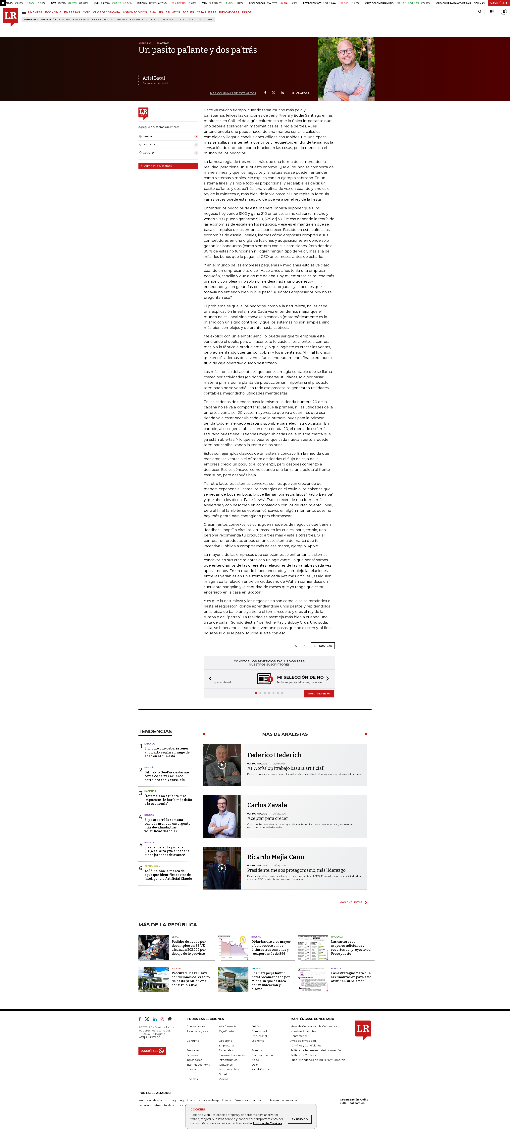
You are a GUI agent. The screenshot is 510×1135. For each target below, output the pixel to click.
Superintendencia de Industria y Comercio (317, 1059)
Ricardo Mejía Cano (275, 857)
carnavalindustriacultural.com (157, 1105)
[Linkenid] (156, 1020)
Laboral (149, 743)
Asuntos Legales (197, 1031)
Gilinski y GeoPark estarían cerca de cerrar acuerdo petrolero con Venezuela (166, 776)
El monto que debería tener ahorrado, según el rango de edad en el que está (167, 752)
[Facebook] (265, 93)
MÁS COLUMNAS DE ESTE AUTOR (233, 93)
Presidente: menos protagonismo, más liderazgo (296, 870)
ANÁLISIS (156, 12)
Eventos (256, 1050)
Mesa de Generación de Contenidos (313, 1026)
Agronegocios (196, 1026)
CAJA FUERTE (206, 12)
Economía (258, 1040)
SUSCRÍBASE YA (319, 693)
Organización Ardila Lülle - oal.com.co (354, 1101)
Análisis (256, 1026)
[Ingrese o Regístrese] (504, 12)
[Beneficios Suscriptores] (492, 12)
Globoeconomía (262, 1055)
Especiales (226, 1050)
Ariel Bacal (153, 78)
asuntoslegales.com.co (153, 1100)
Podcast (192, 1069)
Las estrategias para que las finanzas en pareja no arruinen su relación (351, 977)
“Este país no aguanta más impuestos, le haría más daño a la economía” (168, 800)
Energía (149, 767)
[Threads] (171, 1020)
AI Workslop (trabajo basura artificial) (286, 768)
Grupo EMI (205, 19)
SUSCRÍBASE (499, 3)
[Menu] (25, 12)
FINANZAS (35, 12)
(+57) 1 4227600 (149, 1037)
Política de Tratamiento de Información (315, 1050)
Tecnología (152, 866)
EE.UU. (175, 936)
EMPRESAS (72, 12)
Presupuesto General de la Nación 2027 (87, 19)
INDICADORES (229, 12)
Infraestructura (228, 1059)
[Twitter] (273, 93)
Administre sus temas (158, 165)
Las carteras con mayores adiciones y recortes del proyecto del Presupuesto (351, 948)
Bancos (336, 968)
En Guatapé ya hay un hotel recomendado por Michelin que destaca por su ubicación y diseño (270, 981)
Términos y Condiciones (305, 1045)
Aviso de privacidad (303, 1040)
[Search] (480, 12)
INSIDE (247, 12)
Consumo (193, 1040)
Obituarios (225, 1064)
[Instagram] (164, 1020)
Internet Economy (198, 1064)
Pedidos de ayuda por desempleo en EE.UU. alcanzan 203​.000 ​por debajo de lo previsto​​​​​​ (189, 948)
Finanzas (192, 1055)
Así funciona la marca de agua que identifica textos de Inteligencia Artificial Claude (168, 875)
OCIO (86, 12)
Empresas (193, 1050)
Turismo (257, 968)
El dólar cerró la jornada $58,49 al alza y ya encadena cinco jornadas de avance (167, 851)
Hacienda (150, 791)
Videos (223, 1079)
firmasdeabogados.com (250, 1100)
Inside (255, 1059)
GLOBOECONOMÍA (106, 12)
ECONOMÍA (53, 12)
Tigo (181, 19)
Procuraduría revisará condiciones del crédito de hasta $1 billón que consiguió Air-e (191, 979)
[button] (209, 679)
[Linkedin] (282, 93)
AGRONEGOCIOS (135, 12)
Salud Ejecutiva (261, 1069)
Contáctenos (298, 1035)
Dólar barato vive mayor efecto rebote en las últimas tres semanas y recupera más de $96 (271, 948)
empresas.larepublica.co (215, 1100)
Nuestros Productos (303, 1031)
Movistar (169, 19)
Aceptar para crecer (267, 818)
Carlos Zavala (267, 805)
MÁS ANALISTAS (351, 902)
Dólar (191, 19)
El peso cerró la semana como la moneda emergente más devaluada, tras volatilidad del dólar (167, 825)
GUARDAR (302, 93)
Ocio (254, 1064)
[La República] (10, 17)
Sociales (192, 1079)
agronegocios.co (183, 1100)
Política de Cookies (267, 1123)
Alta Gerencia (227, 1026)
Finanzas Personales (232, 1055)
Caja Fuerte (226, 1031)
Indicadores (194, 1059)
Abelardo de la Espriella (131, 19)
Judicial (177, 968)
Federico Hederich (274, 755)
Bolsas (149, 815)
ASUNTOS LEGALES (180, 12)
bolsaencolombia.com (284, 1100)
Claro (155, 19)
